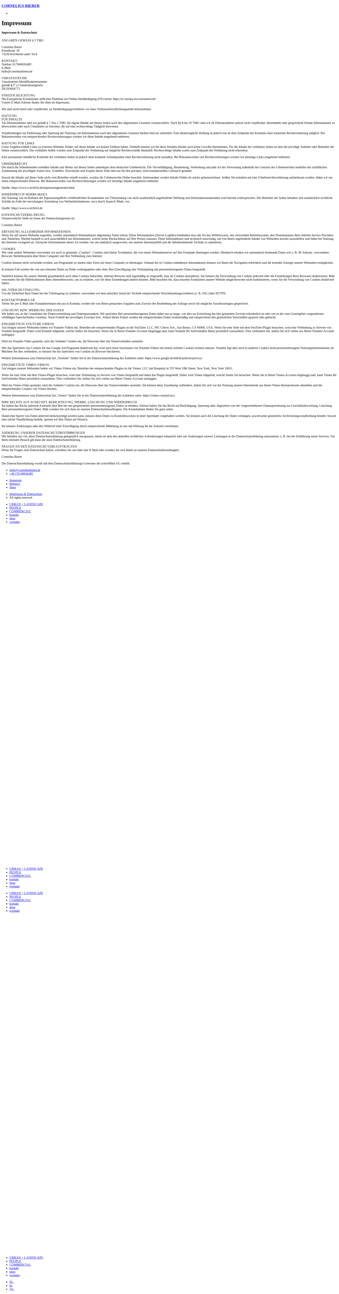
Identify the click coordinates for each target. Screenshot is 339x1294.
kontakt (14, 515)
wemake (14, 522)
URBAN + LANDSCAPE (26, 504)
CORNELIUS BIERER (21, 6)
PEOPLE (15, 507)
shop (12, 518)
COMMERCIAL (20, 511)
